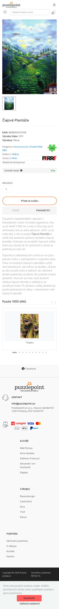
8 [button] (39, 352)
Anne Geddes (27, 453)
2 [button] (19, 352)
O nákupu (12, 546)
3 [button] (22, 352)
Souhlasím (29, 598)
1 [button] (14, 352)
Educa (23, 517)
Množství (7, 182)
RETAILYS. (36, 576)
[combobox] (30, 12)
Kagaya (24, 472)
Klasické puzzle (21, 146)
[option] (29, 56)
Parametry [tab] (43, 210)
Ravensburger (27, 496)
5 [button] (29, 352)
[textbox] (30, 12)
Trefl (22, 511)
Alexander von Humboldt (27, 465)
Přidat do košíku (29, 200)
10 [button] (46, 352)
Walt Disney (26, 448)
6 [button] (32, 352)
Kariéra (10, 556)
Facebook (31, 368)
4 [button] (26, 352)
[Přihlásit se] (54, 4)
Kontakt (11, 551)
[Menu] (5, 12)
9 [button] (42, 352)
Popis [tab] (15, 210)
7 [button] (36, 352)
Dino (22, 506)
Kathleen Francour (30, 458)
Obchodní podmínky (17, 540)
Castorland (26, 501)
